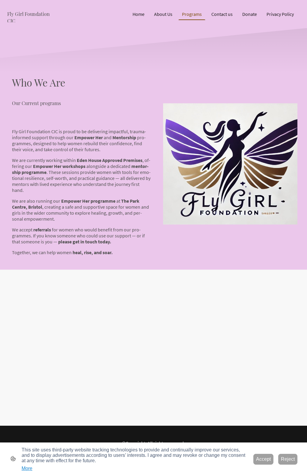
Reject (288, 459)
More (27, 468)
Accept (263, 459)
